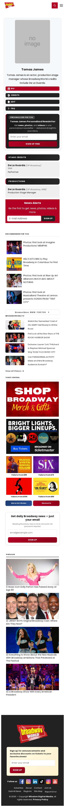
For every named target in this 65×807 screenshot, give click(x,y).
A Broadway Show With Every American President (29, 693)
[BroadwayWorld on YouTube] (55, 781)
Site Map (38, 791)
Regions (28, 791)
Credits (15, 95)
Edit (13, 101)
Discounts (46, 503)
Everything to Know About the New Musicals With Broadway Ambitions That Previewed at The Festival (31, 657)
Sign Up (48, 218)
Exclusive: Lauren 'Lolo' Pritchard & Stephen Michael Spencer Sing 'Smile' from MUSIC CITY (43, 348)
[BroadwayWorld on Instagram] (28, 781)
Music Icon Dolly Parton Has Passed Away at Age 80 (31, 588)
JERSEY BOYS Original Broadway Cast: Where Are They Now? (31, 622)
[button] (55, 5)
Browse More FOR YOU (30, 312)
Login (47, 5)
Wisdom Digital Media (41, 796)
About (29, 788)
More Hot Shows (18, 503)
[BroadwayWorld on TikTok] (41, 781)
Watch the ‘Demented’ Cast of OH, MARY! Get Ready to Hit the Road (42, 325)
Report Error (51, 791)
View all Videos (13, 371)
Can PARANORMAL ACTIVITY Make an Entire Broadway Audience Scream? (41, 361)
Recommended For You (17, 234)
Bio (13, 88)
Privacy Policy (40, 799)
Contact (38, 788)
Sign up (32, 539)
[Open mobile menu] (61, 5)
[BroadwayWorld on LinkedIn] (35, 781)
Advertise (18, 788)
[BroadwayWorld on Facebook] (21, 781)
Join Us (47, 788)
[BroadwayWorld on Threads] (48, 781)
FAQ (13, 108)
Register (38, 5)
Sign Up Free (33, 143)
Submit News (14, 791)
